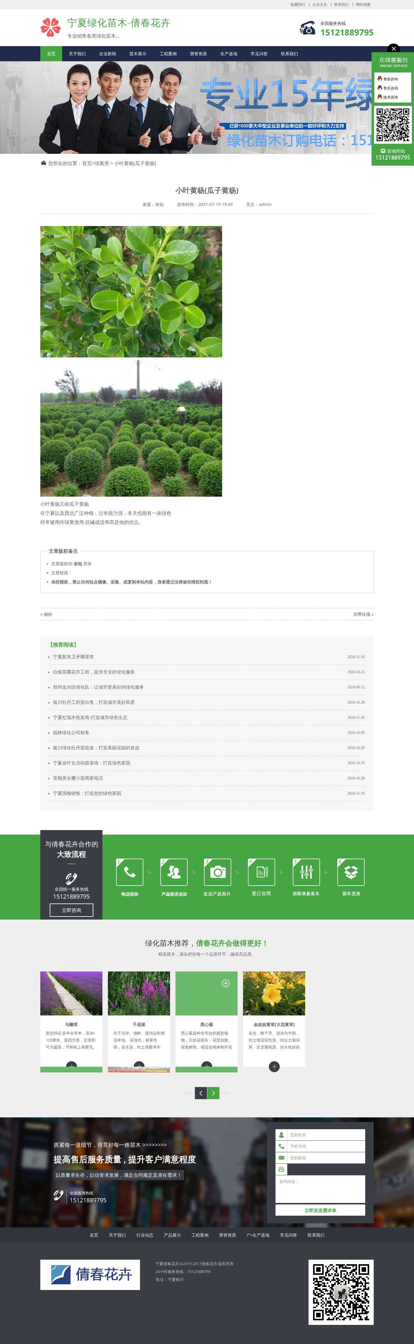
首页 (51, 53)
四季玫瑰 (361, 614)
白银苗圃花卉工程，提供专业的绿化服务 (94, 672)
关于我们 (77, 53)
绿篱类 (102, 163)
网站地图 (363, 4)
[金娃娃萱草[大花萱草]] (274, 993)
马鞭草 (71, 1024)
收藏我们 (298, 4)
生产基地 (228, 53)
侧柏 (48, 614)
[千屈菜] (139, 993)
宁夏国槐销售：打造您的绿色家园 (87, 793)
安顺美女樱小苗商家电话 (78, 778)
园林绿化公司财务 (71, 732)
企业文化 (319, 4)
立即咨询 (71, 910)
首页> (88, 163)
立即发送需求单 (320, 1210)
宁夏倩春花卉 (50, 27)
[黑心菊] (206, 993)
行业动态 (144, 1235)
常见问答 (259, 53)
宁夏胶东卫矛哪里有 (73, 656)
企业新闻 (107, 53)
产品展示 (172, 1235)
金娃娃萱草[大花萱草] (274, 1024)
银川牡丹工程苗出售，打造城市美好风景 (94, 702)
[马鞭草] (71, 993)
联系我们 (341, 4)
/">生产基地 (258, 1235)
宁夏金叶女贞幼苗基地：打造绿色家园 (91, 763)
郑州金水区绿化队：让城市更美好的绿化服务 (98, 687)
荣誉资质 (198, 53)
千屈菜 (139, 1024)
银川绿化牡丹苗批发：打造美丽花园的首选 (96, 747)
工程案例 (168, 53)
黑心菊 (206, 1024)
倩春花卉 (209, 1263)
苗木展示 (137, 53)
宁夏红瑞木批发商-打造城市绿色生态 (90, 717)
